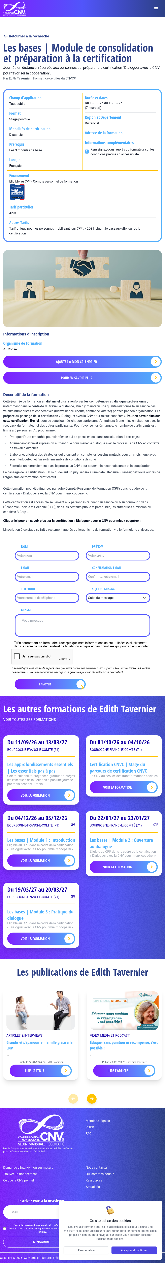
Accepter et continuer (134, 1250)
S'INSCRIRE (41, 1242)
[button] (92, 1099)
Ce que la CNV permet (18, 1180)
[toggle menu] (156, 8)
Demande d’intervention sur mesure (28, 1167)
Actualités (93, 1187)
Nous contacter (96, 1167)
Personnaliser (86, 1250)
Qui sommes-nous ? (100, 1174)
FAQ (89, 1134)
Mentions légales (98, 1121)
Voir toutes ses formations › (30, 719)
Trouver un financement (20, 1174)
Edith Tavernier (20, 78)
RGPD (90, 1127)
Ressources (94, 1180)
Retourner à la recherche (29, 36)
